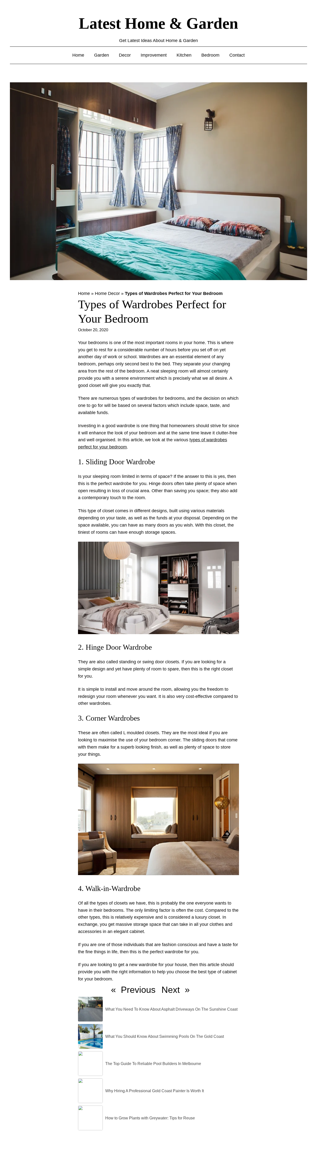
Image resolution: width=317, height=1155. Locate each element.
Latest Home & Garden (158, 23)
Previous (138, 990)
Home (84, 293)
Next (170, 990)
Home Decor (107, 293)
